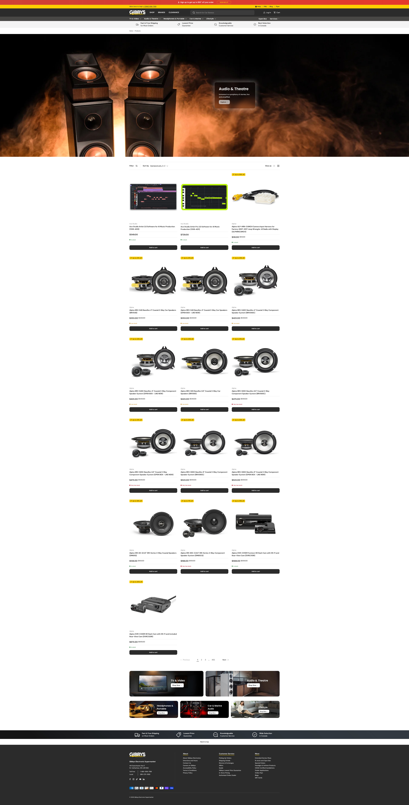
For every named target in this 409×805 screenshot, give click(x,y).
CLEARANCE (174, 12)
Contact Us (187, 763)
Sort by (146, 166)
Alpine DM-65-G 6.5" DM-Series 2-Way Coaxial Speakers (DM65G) (152, 554)
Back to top (204, 742)
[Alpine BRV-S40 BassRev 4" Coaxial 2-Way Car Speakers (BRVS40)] (153, 281)
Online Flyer (259, 773)
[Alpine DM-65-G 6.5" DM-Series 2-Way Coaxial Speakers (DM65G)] (153, 523)
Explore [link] (224, 102)
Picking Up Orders (225, 758)
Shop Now (177, 685)
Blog (271, 6)
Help (259, 6)
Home (131, 31)
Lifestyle (210, 18)
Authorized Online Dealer (227, 775)
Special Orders (260, 763)
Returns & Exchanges (226, 763)
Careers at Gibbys (189, 765)
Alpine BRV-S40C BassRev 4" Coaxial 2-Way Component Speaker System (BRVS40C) (255, 311)
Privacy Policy (187, 773)
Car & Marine (195, 18)
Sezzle (221, 768)
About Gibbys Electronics (192, 758)
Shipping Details (224, 760)
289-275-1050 (145, 774)
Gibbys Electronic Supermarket (143, 797)
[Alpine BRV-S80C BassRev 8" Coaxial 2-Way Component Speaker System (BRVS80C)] (204, 442)
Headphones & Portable (173, 18)
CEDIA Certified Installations (264, 768)
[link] (184, 660)
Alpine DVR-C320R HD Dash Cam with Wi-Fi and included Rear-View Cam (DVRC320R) (153, 635)
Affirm (221, 765)
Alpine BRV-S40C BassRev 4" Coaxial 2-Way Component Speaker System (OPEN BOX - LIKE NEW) (152, 392)
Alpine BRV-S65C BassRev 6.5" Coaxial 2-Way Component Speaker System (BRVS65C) (250, 392)
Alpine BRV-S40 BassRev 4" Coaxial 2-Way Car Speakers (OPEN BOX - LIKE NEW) (204, 311)
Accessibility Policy (189, 768)
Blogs (257, 775)
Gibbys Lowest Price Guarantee (230, 770)
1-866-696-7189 (146, 771)
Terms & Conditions (190, 770)
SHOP (152, 12)
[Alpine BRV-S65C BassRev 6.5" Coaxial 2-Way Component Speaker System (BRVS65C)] (256, 362)
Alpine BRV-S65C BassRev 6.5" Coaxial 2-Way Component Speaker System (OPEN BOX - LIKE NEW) (151, 473)
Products (137, 31)
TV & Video (134, 18)
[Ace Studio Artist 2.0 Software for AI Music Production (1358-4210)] (153, 197)
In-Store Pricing (224, 773)
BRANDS (161, 12)
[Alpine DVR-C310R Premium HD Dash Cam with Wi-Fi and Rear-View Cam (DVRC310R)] (256, 523)
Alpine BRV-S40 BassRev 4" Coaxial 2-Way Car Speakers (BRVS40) (152, 311)
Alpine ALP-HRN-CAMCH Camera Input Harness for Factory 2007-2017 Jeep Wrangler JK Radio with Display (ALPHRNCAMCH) (255, 229)
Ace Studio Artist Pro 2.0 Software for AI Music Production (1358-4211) (200, 228)
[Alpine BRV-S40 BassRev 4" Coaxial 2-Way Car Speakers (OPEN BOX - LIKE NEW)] (204, 281)
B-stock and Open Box (263, 760)
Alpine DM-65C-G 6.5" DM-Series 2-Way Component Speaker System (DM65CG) (203, 554)
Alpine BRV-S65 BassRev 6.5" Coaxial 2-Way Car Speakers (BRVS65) (200, 392)
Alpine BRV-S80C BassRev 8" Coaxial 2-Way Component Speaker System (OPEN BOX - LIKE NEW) (255, 473)
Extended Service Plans (263, 758)
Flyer (278, 6)
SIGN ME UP (224, 2)
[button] (277, 12)
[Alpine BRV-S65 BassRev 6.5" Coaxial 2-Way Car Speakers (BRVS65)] (204, 362)
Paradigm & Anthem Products (265, 765)
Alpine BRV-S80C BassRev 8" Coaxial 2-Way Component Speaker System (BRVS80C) (204, 473)
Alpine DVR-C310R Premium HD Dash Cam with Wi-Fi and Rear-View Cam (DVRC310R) (255, 554)
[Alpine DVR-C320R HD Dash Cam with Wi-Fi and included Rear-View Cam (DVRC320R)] (153, 604)
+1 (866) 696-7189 (149, 6)
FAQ (265, 6)
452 (213, 660)
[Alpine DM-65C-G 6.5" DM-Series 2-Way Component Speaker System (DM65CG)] (204, 523)
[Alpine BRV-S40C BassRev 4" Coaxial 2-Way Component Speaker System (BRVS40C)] (256, 281)
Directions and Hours (190, 760)
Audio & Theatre (151, 18)
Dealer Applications (262, 770)
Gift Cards (258, 778)
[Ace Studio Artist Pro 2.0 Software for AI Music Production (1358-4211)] (204, 197)
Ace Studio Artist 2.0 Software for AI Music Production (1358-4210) (152, 227)
